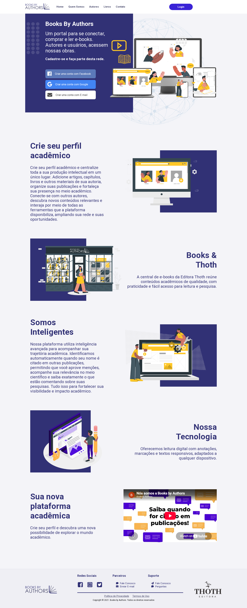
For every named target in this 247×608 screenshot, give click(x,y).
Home (60, 6)
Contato (120, 6)
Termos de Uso (140, 596)
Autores (94, 6)
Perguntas (160, 586)
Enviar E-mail (126, 586)
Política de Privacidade (116, 596)
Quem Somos (76, 6)
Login (181, 6)
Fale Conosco (126, 583)
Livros (107, 6)
